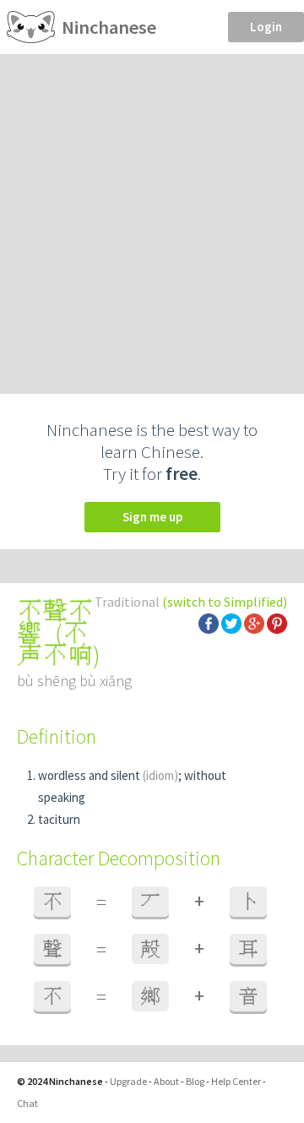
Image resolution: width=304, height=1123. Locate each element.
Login (266, 27)
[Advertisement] (152, 215)
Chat (27, 1103)
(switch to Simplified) (224, 601)
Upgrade (128, 1081)
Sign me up (152, 517)
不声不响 (55, 644)
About (166, 1081)
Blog (195, 1081)
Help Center (236, 1081)
